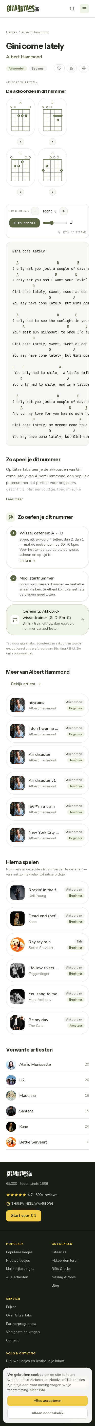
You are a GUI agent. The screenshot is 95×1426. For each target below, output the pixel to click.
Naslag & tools (64, 1277)
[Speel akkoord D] (52, 141)
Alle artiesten (17, 1277)
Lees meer (14, 499)
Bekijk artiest (23, 684)
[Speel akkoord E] (20, 192)
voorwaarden (23, 653)
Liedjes (11, 32)
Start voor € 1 (23, 1215)
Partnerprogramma (21, 1323)
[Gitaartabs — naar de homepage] (23, 8)
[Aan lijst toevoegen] (72, 68)
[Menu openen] (84, 8)
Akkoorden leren (65, 1260)
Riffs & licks (61, 1268)
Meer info (37, 1390)
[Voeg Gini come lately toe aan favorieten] (59, 68)
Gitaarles (59, 1252)
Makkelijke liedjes (20, 1268)
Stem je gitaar (74, 232)
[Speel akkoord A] (20, 141)
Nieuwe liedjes (18, 1260)
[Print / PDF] (84, 68)
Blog (55, 1285)
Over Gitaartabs (19, 1315)
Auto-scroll (24, 223)
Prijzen (11, 1306)
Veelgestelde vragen (23, 1331)
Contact (12, 1340)
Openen (25, 561)
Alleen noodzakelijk (47, 1413)
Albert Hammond (35, 32)
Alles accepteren (47, 1400)
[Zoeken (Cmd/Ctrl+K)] (72, 8)
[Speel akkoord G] (52, 192)
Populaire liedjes (19, 1252)
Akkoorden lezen (22, 82)
